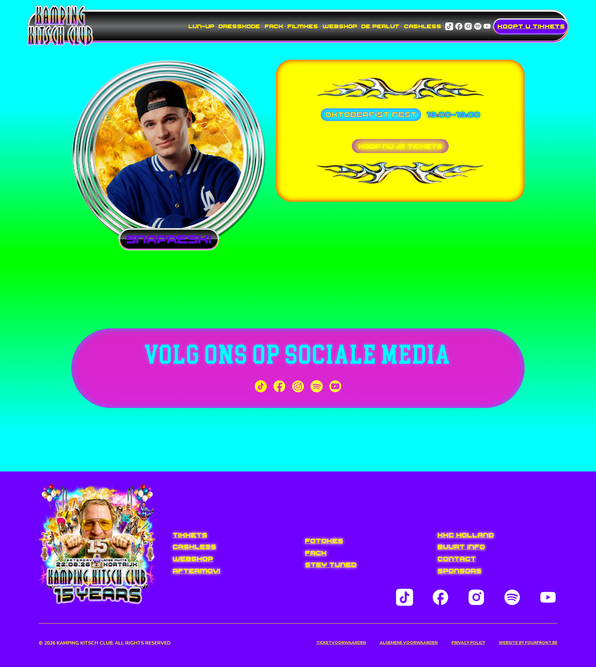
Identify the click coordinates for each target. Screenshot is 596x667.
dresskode (239, 26)
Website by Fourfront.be (528, 642)
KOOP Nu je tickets (400, 146)
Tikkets (189, 535)
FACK (274, 26)
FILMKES (302, 26)
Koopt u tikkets (531, 26)
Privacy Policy (468, 642)
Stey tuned (331, 564)
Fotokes (324, 541)
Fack (316, 553)
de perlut (380, 26)
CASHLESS (422, 26)
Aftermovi (196, 571)
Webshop (192, 559)
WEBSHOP (339, 26)
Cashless (194, 546)
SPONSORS (459, 571)
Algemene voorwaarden (409, 642)
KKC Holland (465, 535)
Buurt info (461, 546)
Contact (456, 559)
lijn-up (201, 26)
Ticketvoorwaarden (341, 642)
